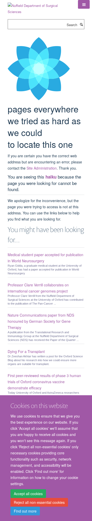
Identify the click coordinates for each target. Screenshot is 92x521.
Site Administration (42, 168)
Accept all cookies (28, 493)
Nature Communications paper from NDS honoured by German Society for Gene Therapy (41, 321)
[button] (84, 4)
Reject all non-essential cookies (39, 502)
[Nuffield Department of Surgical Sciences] (39, 6)
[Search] (81, 24)
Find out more (25, 511)
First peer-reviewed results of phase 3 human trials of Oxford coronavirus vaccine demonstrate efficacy (44, 381)
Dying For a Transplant (26, 351)
